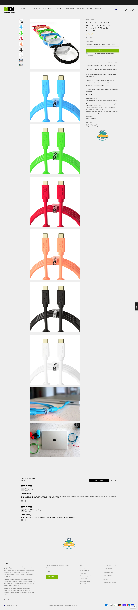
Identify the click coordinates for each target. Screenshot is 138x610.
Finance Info (83, 573)
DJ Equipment (22, 8)
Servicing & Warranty (85, 581)
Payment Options (84, 570)
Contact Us (83, 568)
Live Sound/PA (35, 8)
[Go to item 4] (21, 38)
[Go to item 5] (21, 44)
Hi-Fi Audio (47, 8)
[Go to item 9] (21, 65)
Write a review (99, 480)
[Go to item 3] (21, 32)
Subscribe (51, 576)
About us (98, 8)
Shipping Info (83, 578)
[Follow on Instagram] (9, 599)
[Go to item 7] (21, 55)
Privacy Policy (83, 584)
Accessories (58, 8)
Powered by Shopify (70, 605)
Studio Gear (69, 8)
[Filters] (111, 480)
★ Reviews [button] (136, 306)
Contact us (22, 11)
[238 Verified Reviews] (102, 141)
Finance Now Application (86, 576)
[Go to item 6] (21, 50)
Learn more (90, 55)
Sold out (102, 50)
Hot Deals (80, 8)
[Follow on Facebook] (4, 599)
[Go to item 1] (21, 21)
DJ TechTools (90, 19)
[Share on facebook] (22, 501)
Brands (89, 8)
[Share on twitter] (25, 501)
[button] (89, 34)
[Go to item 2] (21, 27)
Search (81, 565)
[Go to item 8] (21, 60)
